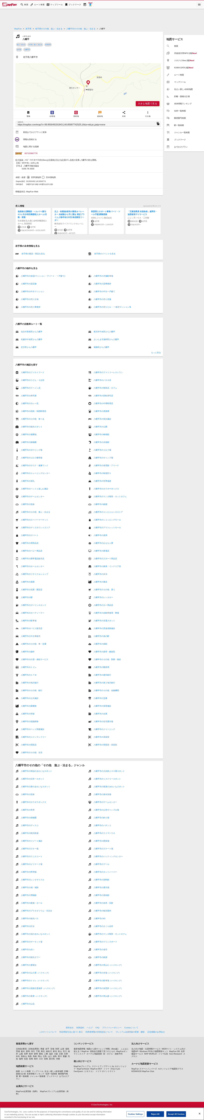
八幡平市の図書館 (28, 706)
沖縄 (58, 1059)
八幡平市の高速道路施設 (104, 628)
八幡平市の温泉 (28, 504)
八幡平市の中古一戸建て (104, 291)
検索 (18, 1071)
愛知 (41, 1054)
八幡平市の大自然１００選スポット (109, 771)
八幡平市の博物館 (28, 895)
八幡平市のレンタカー (103, 597)
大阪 (56, 1054)
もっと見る (156, 352)
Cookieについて (131, 1027)
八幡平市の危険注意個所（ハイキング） (38, 988)
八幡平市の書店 (100, 582)
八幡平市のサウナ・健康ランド (34, 465)
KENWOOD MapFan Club (142, 1071)
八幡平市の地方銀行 (29, 683)
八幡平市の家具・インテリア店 (107, 566)
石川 (65, 1051)
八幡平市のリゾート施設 (31, 841)
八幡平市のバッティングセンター (108, 856)
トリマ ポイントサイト (105, 1071)
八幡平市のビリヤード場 (31, 864)
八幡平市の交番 (100, 698)
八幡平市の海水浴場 (102, 794)
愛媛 (65, 1056)
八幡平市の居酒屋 (101, 411)
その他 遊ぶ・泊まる (35, 44)
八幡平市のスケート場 (103, 849)
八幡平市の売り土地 (29, 299)
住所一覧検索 (51, 1074)
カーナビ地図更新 (94, 1054)
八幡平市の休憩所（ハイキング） (108, 988)
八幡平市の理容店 (28, 745)
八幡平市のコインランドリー (33, 737)
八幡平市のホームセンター (32, 566)
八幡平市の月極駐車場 (103, 276)
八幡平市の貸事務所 (102, 284)
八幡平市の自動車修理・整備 (106, 613)
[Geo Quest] (90, 4)
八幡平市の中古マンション (32, 291)
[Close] (200, 1114)
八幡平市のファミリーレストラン (108, 372)
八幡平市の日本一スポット (32, 779)
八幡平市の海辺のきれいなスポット (36, 771)
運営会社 (70, 1027)
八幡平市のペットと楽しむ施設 (34, 489)
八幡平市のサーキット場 (31, 942)
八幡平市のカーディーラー (32, 613)
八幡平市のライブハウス (104, 833)
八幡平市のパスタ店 (102, 380)
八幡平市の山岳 (28, 1004)
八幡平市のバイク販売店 (31, 628)
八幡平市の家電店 (101, 551)
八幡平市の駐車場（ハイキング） (108, 980)
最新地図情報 (79, 1049)
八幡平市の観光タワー (30, 957)
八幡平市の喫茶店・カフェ (105, 388)
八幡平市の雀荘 (100, 949)
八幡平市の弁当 (100, 574)
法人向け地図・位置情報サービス (146, 1049)
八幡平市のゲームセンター (32, 496)
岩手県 (28, 29)
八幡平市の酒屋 (28, 582)
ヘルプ (90, 1027)
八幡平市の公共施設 (29, 698)
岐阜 (31, 1054)
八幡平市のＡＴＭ (28, 675)
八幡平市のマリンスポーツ (105, 942)
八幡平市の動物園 (28, 442)
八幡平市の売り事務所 (30, 307)
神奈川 (49, 1051)
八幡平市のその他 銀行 (31, 690)
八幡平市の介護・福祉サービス (34, 659)
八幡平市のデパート (29, 535)
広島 (45, 1056)
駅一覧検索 (24, 1076)
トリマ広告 (163, 1054)
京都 (61, 1054)
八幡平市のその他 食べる (32, 419)
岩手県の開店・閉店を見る (33, 254)
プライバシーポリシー (112, 1027)
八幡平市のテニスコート (31, 856)
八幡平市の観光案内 (102, 911)
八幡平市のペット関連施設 (32, 729)
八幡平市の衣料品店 (29, 543)
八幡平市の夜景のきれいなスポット (109, 786)
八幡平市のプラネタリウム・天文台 (36, 911)
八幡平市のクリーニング (104, 729)
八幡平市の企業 (100, 714)
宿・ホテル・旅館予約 (113, 1054)
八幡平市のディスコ (29, 825)
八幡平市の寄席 (28, 810)
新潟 (55, 1051)
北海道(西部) (33, 1049)
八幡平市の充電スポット (104, 620)
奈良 (18, 1056)
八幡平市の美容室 (101, 737)
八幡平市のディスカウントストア (35, 527)
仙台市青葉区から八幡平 (31, 331)
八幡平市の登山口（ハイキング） (108, 965)
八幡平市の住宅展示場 (103, 721)
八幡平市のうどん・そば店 (32, 380)
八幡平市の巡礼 (28, 481)
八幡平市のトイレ (28, 667)
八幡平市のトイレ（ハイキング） (35, 980)
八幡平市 (27, 49)
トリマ (106, 1069)
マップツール (37, 1071)
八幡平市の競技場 (101, 841)
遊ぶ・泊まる (21, 44)
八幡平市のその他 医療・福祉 (107, 659)
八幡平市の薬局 (100, 535)
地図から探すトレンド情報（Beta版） (103, 1049)
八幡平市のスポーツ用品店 (105, 558)
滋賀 (51, 1054)
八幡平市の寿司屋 (28, 396)
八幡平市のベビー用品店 (31, 551)
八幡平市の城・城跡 (29, 887)
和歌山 (24, 1056)
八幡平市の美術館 (101, 895)
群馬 (28, 1051)
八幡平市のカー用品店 (103, 605)
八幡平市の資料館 (101, 880)
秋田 (57, 1049)
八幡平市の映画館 (101, 434)
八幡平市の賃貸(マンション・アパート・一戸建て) (43, 276)
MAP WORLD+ (150, 1054)
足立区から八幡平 (28, 347)
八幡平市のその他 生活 (31, 752)
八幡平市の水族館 (101, 442)
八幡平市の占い (28, 949)
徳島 (55, 1056)
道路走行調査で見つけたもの (102, 1051)
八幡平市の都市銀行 (102, 675)
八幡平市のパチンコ (102, 825)
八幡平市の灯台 (28, 926)
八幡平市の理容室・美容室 (105, 745)
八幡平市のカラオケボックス (106, 489)
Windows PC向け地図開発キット (153, 1051)
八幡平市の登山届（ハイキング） (108, 996)
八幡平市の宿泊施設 (102, 419)
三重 (46, 1054)
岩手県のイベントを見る (105, 254)
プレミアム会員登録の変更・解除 (130, 1032)
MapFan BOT (96, 1069)
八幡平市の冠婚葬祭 (29, 721)
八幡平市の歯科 (28, 652)
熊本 (36, 1059)
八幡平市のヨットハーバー (105, 872)
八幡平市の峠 (99, 918)
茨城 (18, 1051)
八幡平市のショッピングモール (107, 520)
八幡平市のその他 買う (104, 589)
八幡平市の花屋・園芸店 (31, 589)
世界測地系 (36, 177)
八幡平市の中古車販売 (30, 636)
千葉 (38, 1051)
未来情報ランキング (35, 1074)
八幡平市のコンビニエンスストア (108, 512)
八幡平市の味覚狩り (102, 473)
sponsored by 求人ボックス (152, 206)
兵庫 (66, 1054)
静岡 (36, 1054)
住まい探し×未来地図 (54, 1071)
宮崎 (46, 1059)
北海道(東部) (21, 1049)
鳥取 (30, 1056)
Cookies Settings (135, 1114)
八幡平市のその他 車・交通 (33, 644)
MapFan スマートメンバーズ (144, 1069)
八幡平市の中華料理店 (103, 403)
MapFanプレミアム (82, 1066)
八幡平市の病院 (100, 644)
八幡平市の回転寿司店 (103, 396)
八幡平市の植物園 (28, 817)
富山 (60, 1051)
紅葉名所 (48, 44)
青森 (42, 1049)
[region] (88, 85)
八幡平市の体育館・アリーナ (106, 465)
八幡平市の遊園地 (28, 434)
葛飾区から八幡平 (101, 347)
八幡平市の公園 (100, 427)
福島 (67, 1049)
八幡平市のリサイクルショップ (34, 574)
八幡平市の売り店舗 (102, 299)
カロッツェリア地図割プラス (170, 1069)
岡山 (40, 1056)
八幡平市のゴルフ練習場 (31, 458)
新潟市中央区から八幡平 (104, 331)
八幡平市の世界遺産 (102, 481)
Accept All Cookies (176, 1114)
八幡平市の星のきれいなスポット (35, 786)
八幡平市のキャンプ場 (103, 458)
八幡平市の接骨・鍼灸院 (104, 652)
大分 (41, 1059)
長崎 (31, 1059)
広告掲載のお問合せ (156, 1032)
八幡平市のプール (101, 864)
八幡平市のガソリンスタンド (33, 605)
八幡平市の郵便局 (101, 667)
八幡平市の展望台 (28, 965)
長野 (26, 1054)
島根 (35, 1056)
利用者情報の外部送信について (99, 1032)
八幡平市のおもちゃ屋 (103, 543)
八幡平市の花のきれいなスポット (35, 934)
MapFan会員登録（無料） (27, 1091)
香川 (60, 1056)
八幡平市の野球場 (28, 872)
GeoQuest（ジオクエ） (84, 1071)
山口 (50, 1056)
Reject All (155, 1114)
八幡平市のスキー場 (29, 849)
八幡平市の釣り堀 (101, 817)
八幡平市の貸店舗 (28, 284)
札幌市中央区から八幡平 (31, 339)
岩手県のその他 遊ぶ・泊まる (48, 29)
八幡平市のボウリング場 (31, 450)
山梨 (21, 1054)
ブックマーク (52, 1076)
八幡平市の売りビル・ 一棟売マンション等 (112, 307)
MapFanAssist (83, 1069)
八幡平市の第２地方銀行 (104, 683)
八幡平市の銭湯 (100, 504)
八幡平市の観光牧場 (29, 833)
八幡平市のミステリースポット (107, 779)
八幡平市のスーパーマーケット (34, 520)
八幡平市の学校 (28, 714)
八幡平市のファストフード (32, 372)
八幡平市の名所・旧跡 (103, 903)
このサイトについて (48, 1032)
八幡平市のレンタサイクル (32, 880)
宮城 (52, 1049)
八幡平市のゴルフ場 (102, 450)
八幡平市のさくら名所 (103, 926)
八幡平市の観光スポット (31, 427)
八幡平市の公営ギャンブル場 (106, 810)
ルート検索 (26, 1071)
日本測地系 (51, 177)
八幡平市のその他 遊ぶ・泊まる (80, 29)
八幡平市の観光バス (29, 918)
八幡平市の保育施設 (102, 706)
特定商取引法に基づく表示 (71, 1032)
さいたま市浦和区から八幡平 (106, 339)
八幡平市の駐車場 (28, 620)
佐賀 (26, 1059)
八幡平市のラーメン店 (30, 388)
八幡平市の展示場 (101, 887)
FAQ (97, 1027)
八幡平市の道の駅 (101, 636)
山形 (62, 1049)
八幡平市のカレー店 (29, 403)
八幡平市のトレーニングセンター (35, 473)
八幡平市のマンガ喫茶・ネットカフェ (110, 496)
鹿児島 (52, 1059)
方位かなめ (115, 1069)
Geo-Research (175, 1054)
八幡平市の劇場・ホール (31, 903)
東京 (43, 1051)
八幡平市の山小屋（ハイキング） (35, 973)
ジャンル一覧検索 (37, 1076)
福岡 (21, 1059)
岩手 (47, 1049)
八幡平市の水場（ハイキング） (107, 973)
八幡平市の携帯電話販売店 (32, 558)
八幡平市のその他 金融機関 (106, 690)
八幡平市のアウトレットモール (107, 527)
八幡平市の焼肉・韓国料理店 (33, 411)
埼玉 (33, 1051)
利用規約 (80, 1027)
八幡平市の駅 (27, 597)
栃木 (23, 1051)
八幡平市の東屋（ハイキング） (34, 996)
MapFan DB (174, 1051)
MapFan (18, 29)
